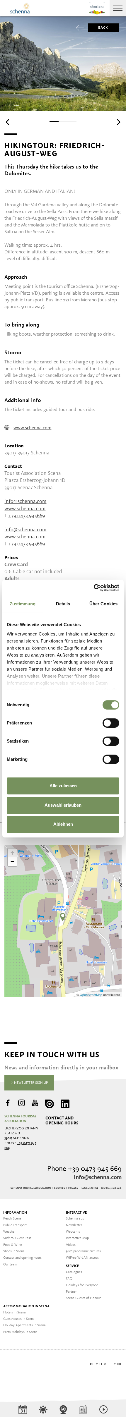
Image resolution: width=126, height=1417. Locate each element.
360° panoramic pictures (83, 1251)
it (100, 1364)
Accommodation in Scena (26, 1306)
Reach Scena (12, 1218)
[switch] (111, 723)
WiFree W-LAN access (82, 1258)
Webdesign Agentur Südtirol (11, 1365)
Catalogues (74, 1272)
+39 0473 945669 (26, 515)
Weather (9, 1232)
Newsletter (74, 1225)
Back (103, 28)
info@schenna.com (25, 501)
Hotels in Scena (14, 1312)
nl (119, 1364)
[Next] (118, 122)
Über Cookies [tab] (103, 603)
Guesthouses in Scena (19, 1319)
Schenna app (75, 1218)
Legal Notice (89, 1188)
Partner (71, 1292)
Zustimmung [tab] (23, 603)
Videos (71, 1245)
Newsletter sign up (30, 1083)
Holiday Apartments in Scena (24, 1325)
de (92, 1364)
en (110, 1364)
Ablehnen (63, 824)
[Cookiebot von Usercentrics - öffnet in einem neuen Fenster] (93, 588)
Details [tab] (63, 603)
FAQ (69, 1278)
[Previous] (8, 122)
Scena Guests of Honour (83, 1298)
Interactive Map (77, 1238)
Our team (10, 1264)
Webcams (73, 1232)
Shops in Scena (14, 1251)
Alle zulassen (63, 785)
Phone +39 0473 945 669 (84, 1169)
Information (15, 1213)
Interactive (76, 1213)
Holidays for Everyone (82, 1285)
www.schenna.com (32, 427)
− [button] (12, 861)
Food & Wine (12, 1245)
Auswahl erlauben (63, 805)
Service (72, 1266)
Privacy (73, 1188)
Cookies (59, 1188)
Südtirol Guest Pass (17, 1238)
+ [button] (12, 852)
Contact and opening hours (61, 1121)
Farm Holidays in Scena (20, 1332)
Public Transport (15, 1225)
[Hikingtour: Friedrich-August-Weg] (62, 917)
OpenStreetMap (91, 994)
